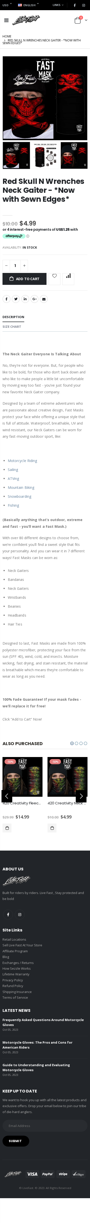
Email (44, 299)
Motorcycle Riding (22, 460)
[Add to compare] (68, 279)
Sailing (13, 469)
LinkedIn (25, 299)
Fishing (13, 505)
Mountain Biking (21, 487)
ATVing (13, 478)
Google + (34, 299)
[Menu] (6, 20)
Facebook (6, 299)
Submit (15, 1141)
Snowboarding (19, 496)
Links (56, 5)
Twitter (16, 299)
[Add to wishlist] (54, 279)
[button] (72, 743)
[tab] (13, 317)
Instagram (20, 915)
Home (6, 36)
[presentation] (7, 796)
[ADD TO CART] (7, 828)
